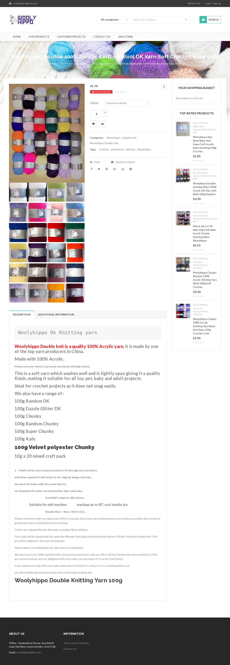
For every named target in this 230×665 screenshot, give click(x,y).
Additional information (56, 314)
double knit (117, 149)
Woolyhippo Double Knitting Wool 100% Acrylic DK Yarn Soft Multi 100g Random (205, 189)
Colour (94, 103)
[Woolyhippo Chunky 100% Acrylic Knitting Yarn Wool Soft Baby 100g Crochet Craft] (183, 311)
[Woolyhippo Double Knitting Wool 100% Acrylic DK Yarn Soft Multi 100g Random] (183, 175)
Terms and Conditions (76, 642)
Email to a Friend (125, 161)
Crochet (104, 149)
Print (97, 161)
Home (52, 63)
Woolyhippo (114, 137)
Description (22, 314)
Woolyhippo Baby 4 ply (204, 131)
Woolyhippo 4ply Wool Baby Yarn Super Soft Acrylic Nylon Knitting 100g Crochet (205, 144)
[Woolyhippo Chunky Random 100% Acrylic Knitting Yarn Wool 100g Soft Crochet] (183, 264)
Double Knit (130, 137)
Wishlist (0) (193, 3)
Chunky (198, 262)
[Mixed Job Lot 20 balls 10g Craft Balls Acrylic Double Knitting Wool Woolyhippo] (183, 218)
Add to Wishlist (93, 124)
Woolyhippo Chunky (200, 266)
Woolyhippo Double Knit (73, 63)
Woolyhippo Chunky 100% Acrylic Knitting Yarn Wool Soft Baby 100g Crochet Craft (204, 326)
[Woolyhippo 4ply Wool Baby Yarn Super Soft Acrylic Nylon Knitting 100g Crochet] (183, 129)
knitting (130, 149)
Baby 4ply (198, 126)
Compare (102, 124)
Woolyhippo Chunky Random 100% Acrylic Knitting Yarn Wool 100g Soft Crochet (205, 279)
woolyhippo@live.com (28, 652)
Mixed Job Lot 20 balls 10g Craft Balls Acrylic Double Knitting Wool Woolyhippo (204, 233)
